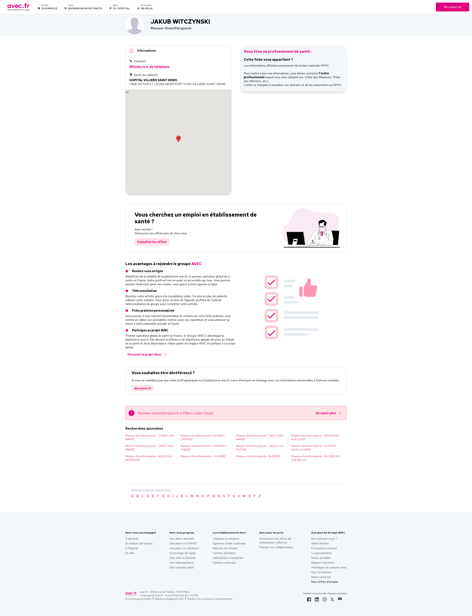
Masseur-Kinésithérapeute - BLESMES (258, 456)
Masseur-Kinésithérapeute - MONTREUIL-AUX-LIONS (315, 437)
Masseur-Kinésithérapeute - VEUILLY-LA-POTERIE (260, 447)
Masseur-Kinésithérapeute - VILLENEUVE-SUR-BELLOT (315, 458)
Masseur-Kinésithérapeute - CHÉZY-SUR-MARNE (149, 447)
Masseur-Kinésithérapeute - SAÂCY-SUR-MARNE (260, 437)
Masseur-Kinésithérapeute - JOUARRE (203, 456)
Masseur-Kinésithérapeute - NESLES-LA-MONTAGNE (149, 458)
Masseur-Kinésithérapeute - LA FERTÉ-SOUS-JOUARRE (314, 447)
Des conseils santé (181, 567)
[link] (309, 600)
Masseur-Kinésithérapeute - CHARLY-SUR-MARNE (150, 437)
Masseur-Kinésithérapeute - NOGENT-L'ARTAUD (203, 437)
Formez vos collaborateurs (276, 547)
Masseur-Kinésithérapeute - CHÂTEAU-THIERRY (203, 447)
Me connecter (452, 7)
